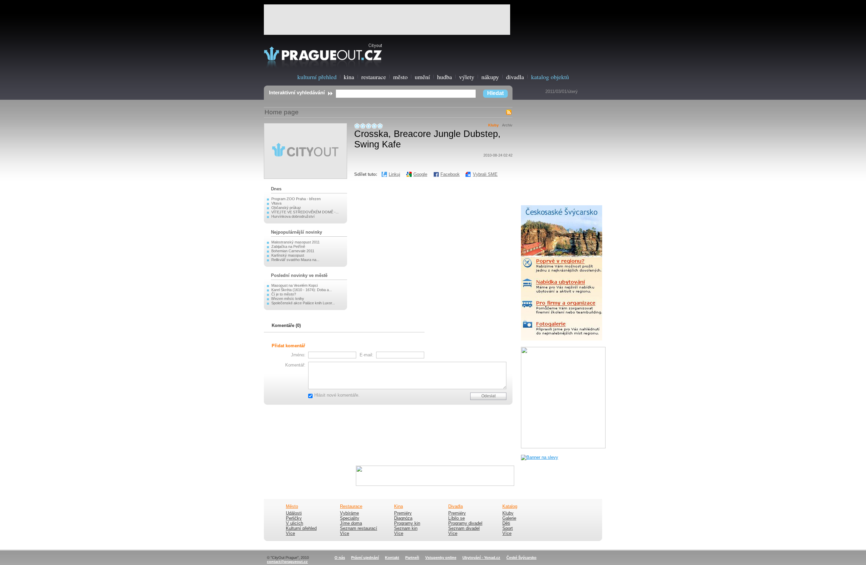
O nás (340, 558)
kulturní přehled (317, 77)
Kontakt (392, 558)
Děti (506, 523)
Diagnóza (403, 518)
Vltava (276, 203)
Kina (398, 506)
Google (420, 174)
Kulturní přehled (301, 528)
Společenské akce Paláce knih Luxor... (303, 303)
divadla (515, 77)
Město (292, 506)
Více (290, 533)
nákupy (490, 77)
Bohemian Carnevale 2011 (292, 251)
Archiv (507, 125)
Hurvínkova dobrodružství (293, 216)
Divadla (455, 506)
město (400, 77)
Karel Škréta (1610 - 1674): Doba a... (301, 290)
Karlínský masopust (287, 255)
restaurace (373, 77)
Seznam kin (405, 528)
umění (422, 77)
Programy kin (407, 523)
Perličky (294, 518)
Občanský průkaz (286, 208)
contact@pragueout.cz (287, 562)
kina (349, 77)
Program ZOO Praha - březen (296, 199)
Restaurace (351, 506)
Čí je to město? (283, 294)
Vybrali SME (485, 174)
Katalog (509, 506)
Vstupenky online (440, 558)
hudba (444, 77)
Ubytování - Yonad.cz (481, 558)
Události (294, 513)
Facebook (450, 174)
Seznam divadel (464, 528)
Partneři (412, 558)
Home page (282, 112)
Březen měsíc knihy (287, 299)
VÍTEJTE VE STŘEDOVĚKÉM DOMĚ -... (305, 212)
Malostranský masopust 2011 (295, 242)
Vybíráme (349, 513)
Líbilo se (456, 518)
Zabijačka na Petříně (288, 246)
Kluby (493, 125)
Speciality (349, 518)
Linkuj (394, 174)
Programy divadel (465, 523)
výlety (466, 77)
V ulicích (294, 523)
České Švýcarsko (521, 558)
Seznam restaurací (358, 528)
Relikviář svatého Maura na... (295, 260)
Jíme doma (351, 523)
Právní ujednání (365, 558)
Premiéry (403, 513)
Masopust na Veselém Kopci (294, 285)
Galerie (509, 518)
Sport (507, 528)
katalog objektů (550, 77)
